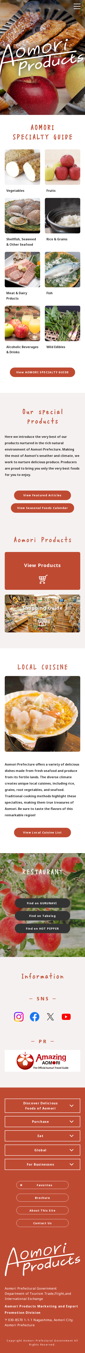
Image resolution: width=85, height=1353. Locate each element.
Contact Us (42, 1223)
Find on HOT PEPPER (42, 928)
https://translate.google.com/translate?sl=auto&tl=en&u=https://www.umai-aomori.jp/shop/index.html (42, 613)
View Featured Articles (42, 495)
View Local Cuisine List (42, 832)
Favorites (45, 1185)
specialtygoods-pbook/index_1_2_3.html (62, 222)
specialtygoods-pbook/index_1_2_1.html (22, 171)
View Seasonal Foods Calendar (42, 508)
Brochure (42, 1198)
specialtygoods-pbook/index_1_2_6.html (62, 276)
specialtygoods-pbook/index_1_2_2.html (62, 171)
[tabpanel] (42, 57)
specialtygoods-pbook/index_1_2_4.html (62, 330)
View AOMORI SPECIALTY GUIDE (42, 372)
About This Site (42, 1210)
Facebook (34, 1017)
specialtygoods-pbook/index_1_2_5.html (22, 276)
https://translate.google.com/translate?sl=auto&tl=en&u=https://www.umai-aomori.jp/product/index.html (42, 571)
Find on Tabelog (42, 916)
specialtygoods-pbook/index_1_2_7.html (22, 222)
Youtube (66, 1017)
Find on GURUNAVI (42, 903)
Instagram (19, 1017)
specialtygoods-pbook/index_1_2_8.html (22, 330)
